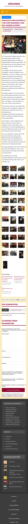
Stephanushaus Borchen (12, 419)
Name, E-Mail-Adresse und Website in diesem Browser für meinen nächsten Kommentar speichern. (12, 373)
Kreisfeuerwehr (10, 413)
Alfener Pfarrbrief (10, 407)
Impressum (9, 446)
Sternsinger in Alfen (14, 466)
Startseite (12, 461)
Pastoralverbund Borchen (13, 417)
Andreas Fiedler (18, 29)
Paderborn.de (9, 415)
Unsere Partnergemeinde (13, 422)
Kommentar (5, 333)
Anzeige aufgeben (11, 441)
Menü (6, 11)
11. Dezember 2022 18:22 (15, 310)
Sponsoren (8, 436)
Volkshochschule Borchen (13, 424)
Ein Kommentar (7, 30)
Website (4, 363)
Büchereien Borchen (11, 409)
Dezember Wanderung (15, 486)
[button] (6, 169)
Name (4, 351)
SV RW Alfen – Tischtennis (13, 420)
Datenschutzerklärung (12, 448)
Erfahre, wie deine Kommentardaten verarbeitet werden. (13, 395)
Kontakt (8, 439)
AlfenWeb (14, 3)
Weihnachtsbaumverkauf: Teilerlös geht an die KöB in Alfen (19, 278)
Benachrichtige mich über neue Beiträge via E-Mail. (14, 385)
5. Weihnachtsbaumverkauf (7, 288)
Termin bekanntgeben (12, 443)
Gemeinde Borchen (11, 411)
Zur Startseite (6, 17)
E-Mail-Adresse (6, 357)
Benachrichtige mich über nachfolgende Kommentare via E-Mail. (13, 379)
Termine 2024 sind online (16, 477)
